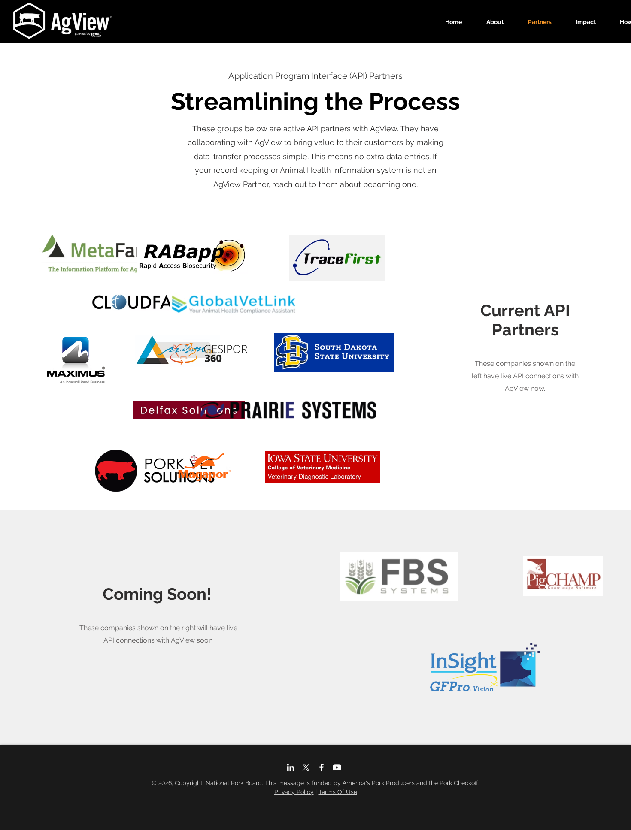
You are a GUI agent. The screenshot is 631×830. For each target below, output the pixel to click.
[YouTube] (337, 767)
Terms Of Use (338, 791)
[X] (306, 767)
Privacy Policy (294, 791)
